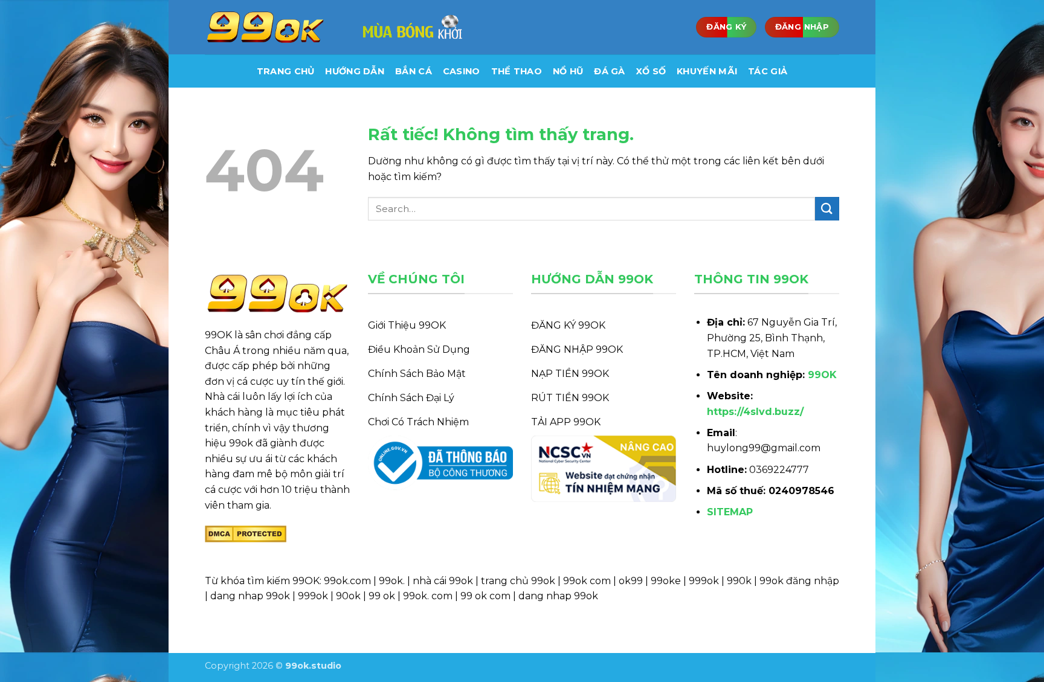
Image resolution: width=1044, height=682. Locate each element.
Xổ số (651, 71)
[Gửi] (827, 208)
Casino (461, 71)
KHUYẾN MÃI (707, 71)
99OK (822, 375)
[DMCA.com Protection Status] (245, 533)
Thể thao (516, 71)
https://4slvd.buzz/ (755, 411)
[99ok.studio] (265, 27)
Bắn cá (413, 71)
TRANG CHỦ (286, 71)
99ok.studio (313, 665)
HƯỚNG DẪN (354, 71)
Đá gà (609, 71)
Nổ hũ (568, 71)
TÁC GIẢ (767, 71)
